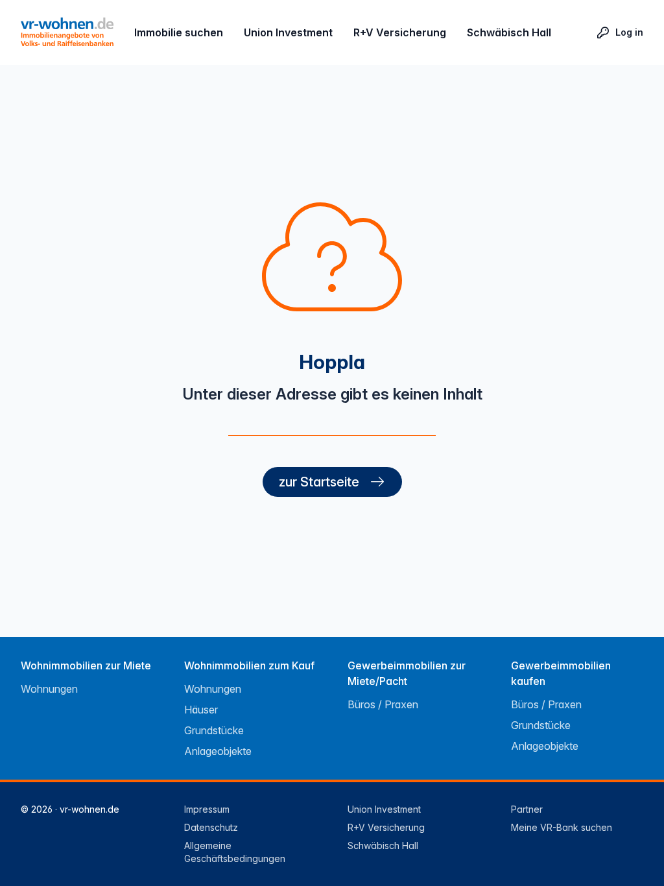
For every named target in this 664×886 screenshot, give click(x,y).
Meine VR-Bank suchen (561, 827)
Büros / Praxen (383, 704)
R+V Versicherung (399, 32)
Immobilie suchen (178, 32)
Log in (629, 32)
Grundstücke (214, 730)
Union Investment (288, 32)
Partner (527, 809)
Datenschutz (211, 827)
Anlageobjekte (218, 751)
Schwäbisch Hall (509, 32)
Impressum (207, 809)
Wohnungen (49, 688)
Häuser (201, 709)
